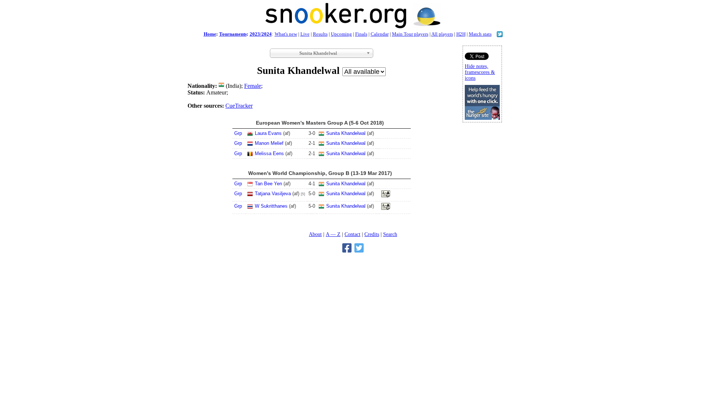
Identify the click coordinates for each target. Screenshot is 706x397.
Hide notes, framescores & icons (480, 72)
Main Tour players (410, 34)
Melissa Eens (269, 153)
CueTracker (239, 106)
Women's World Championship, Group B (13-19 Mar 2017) (320, 173)
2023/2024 (261, 34)
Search (390, 234)
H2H (461, 34)
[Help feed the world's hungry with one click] (482, 118)
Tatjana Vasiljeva (273, 193)
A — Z (333, 234)
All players (442, 34)
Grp (238, 133)
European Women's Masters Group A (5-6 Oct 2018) (320, 123)
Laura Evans (268, 133)
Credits (371, 234)
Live (305, 34)
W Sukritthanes (271, 206)
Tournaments (233, 34)
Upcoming (341, 34)
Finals (361, 34)
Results (320, 34)
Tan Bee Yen (268, 183)
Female (252, 86)
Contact (352, 234)
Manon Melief (269, 143)
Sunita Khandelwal (346, 133)
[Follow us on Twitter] (500, 35)
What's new (286, 34)
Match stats (480, 34)
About (315, 234)
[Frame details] (385, 196)
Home (210, 34)
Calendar (380, 34)
